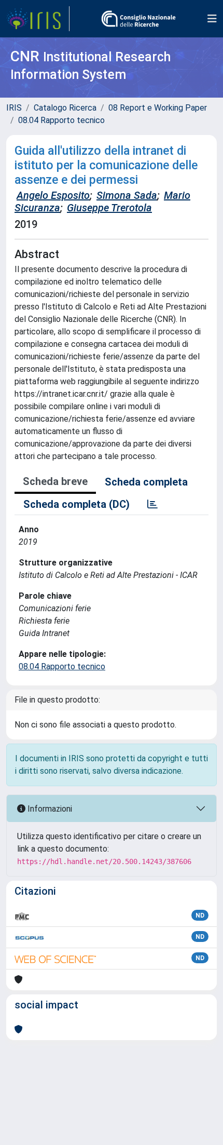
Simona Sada (126, 195)
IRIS (14, 108)
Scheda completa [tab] (146, 482)
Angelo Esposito (53, 195)
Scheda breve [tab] (55, 481)
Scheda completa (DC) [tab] (76, 504)
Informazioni (48, 809)
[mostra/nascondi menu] (212, 19)
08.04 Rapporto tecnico (61, 120)
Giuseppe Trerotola (109, 207)
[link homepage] (37, 18)
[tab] (152, 504)
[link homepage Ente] (138, 18)
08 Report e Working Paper (157, 108)
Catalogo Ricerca (65, 108)
